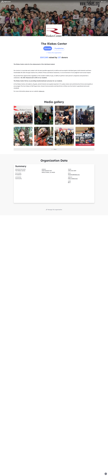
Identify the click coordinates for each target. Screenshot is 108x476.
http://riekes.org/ (73, 178)
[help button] (106, 474)
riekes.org (41, 91)
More (55, 149)
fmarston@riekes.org (74, 174)
